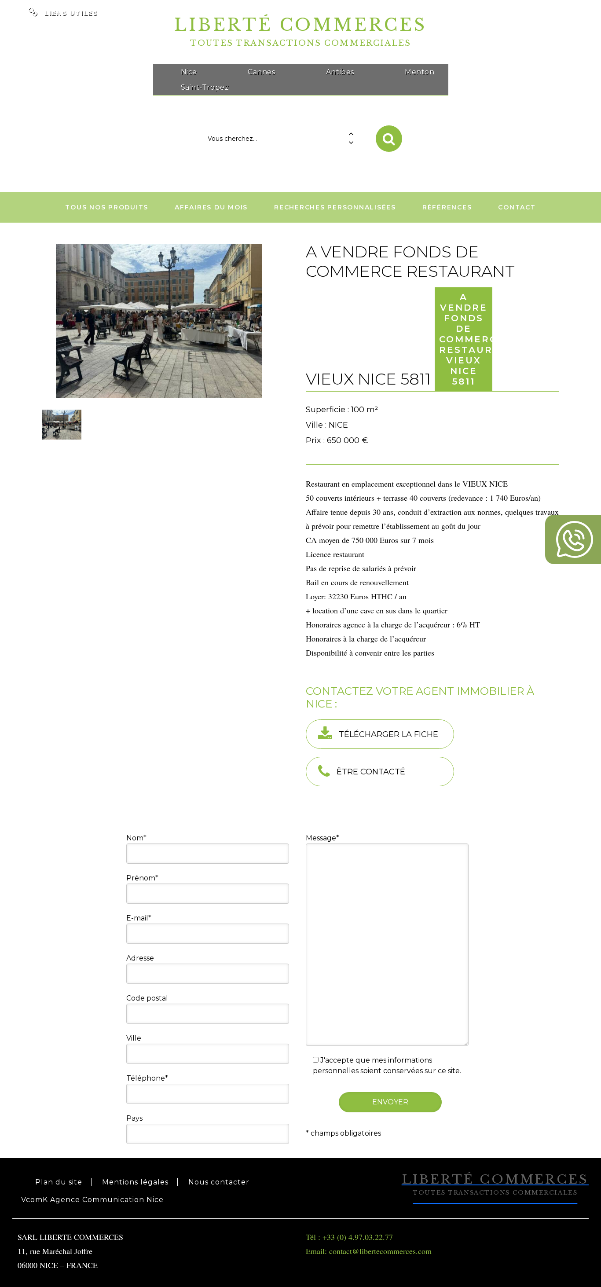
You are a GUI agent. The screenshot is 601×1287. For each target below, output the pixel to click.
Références (447, 207)
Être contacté (371, 772)
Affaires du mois (211, 207)
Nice (189, 72)
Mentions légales (135, 1182)
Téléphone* (147, 1078)
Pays (134, 1118)
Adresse (140, 958)
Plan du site (58, 1182)
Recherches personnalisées (335, 207)
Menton (419, 72)
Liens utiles (71, 13)
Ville (133, 1038)
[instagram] (583, 7)
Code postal (147, 998)
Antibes (340, 72)
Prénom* (142, 878)
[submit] (389, 138)
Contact (516, 207)
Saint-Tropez (205, 87)
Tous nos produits (106, 207)
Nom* (136, 838)
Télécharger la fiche (388, 734)
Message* (322, 838)
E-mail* (138, 918)
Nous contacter (218, 1182)
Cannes (261, 72)
